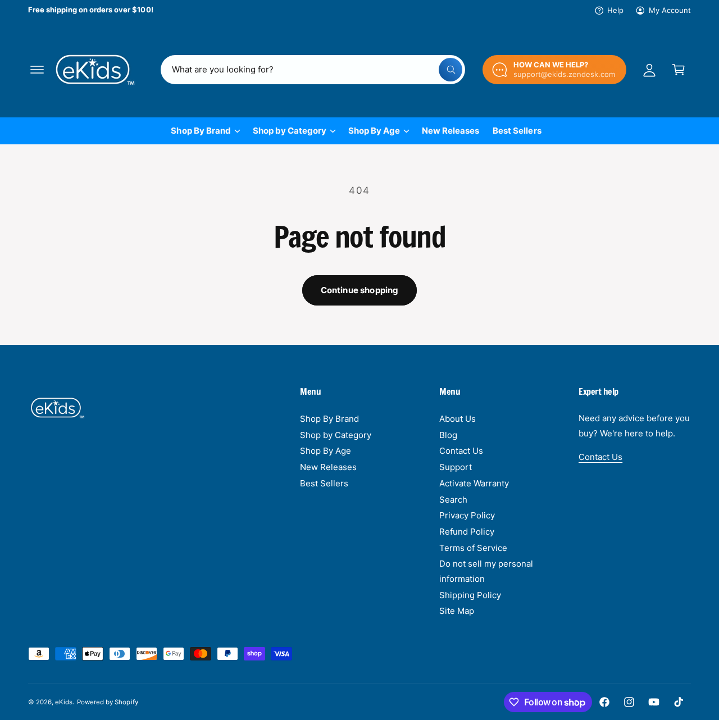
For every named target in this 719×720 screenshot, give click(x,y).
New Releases (328, 467)
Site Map (456, 610)
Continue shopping (360, 290)
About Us (457, 418)
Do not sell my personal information (486, 571)
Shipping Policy (470, 595)
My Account (670, 10)
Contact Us (461, 450)
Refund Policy (466, 531)
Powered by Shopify (107, 702)
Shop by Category (289, 130)
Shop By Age (374, 130)
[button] (37, 69)
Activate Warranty (474, 483)
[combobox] (313, 69)
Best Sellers (324, 483)
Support (455, 467)
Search (453, 499)
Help (615, 10)
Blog (448, 435)
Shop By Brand (200, 130)
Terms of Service (473, 548)
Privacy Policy (467, 515)
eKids (63, 702)
